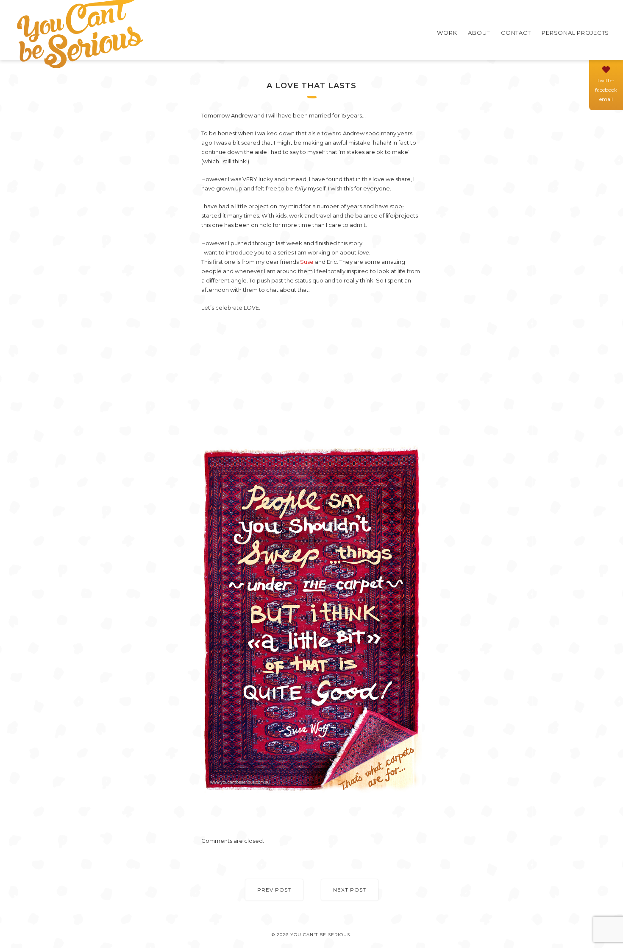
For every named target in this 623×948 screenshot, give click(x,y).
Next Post (349, 889)
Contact (516, 32)
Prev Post (274, 889)
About (479, 32)
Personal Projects (575, 32)
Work (447, 32)
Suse (307, 261)
